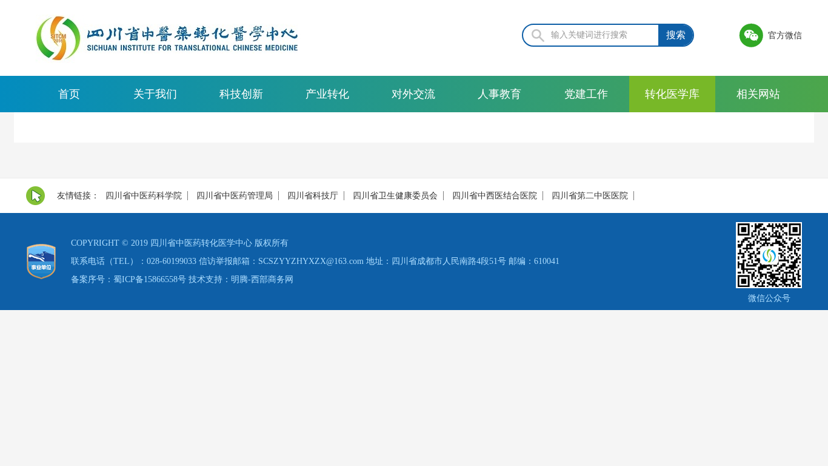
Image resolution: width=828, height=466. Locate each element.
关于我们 (155, 94)
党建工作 (586, 94)
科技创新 (241, 94)
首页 (69, 94)
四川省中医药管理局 (234, 195)
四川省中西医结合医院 (494, 195)
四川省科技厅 (312, 195)
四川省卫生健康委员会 (395, 195)
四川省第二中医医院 (590, 195)
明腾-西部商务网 (262, 279)
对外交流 (413, 94)
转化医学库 (672, 94)
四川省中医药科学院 (143, 195)
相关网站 (758, 94)
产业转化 (327, 94)
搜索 (676, 35)
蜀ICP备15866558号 (149, 279)
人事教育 (499, 94)
